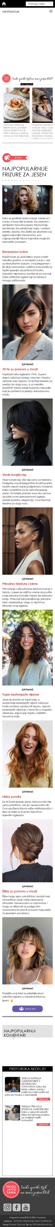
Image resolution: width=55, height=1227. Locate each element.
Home (4, 3)
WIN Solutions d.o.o (42, 1224)
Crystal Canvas (17, 1224)
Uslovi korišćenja (43, 1220)
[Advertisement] (27, 44)
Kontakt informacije (24, 1220)
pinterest (28, 364)
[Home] (26, 1190)
